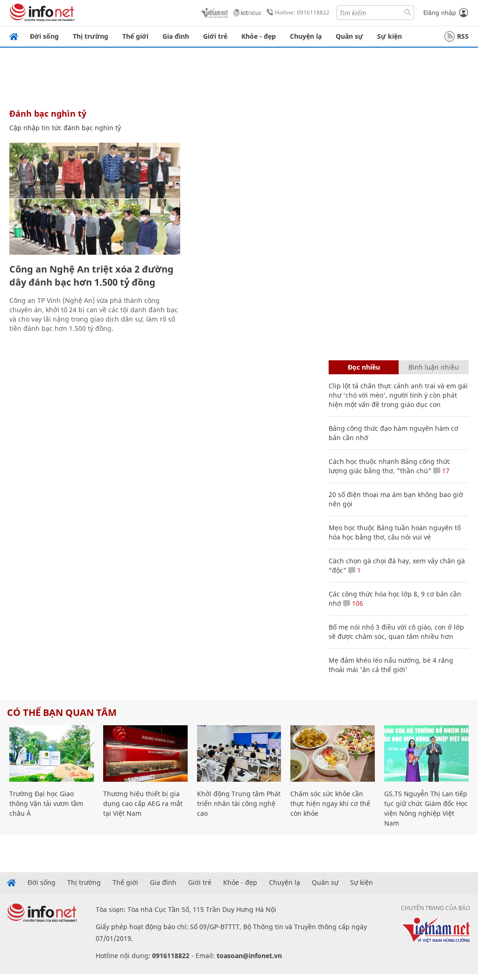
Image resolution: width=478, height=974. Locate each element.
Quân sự (349, 36)
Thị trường (90, 36)
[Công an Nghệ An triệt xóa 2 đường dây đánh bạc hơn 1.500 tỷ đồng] (94, 199)
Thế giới (135, 36)
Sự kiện (389, 36)
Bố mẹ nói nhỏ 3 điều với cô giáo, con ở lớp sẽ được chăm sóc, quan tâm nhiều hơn (396, 632)
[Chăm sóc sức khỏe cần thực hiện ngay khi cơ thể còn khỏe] (332, 753)
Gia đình (175, 36)
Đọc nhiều (364, 367)
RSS (463, 36)
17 (445, 470)
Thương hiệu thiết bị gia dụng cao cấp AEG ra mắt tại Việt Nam (143, 803)
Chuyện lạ (306, 36)
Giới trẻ (215, 36)
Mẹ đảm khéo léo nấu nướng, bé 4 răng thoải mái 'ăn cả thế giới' (391, 665)
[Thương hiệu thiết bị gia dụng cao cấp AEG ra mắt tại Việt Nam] (145, 753)
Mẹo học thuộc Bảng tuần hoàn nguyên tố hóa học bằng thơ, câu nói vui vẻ (395, 532)
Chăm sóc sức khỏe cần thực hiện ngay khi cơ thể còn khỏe (330, 803)
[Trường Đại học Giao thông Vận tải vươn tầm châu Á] (51, 753)
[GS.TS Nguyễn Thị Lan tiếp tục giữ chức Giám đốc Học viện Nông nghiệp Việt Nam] (426, 753)
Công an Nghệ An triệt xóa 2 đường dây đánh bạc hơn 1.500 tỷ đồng (91, 275)
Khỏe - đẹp (258, 36)
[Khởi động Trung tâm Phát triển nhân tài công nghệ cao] (239, 753)
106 (356, 603)
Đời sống (44, 36)
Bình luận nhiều (433, 367)
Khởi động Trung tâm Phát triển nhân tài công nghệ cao (239, 803)
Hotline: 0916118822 (302, 12)
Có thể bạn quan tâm (62, 712)
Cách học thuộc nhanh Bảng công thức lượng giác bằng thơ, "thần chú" (389, 466)
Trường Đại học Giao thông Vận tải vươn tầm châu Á (46, 803)
